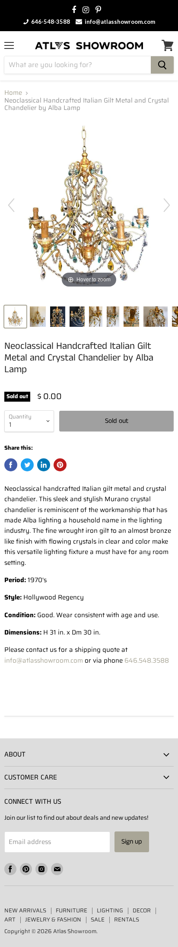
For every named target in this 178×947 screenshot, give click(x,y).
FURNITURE (71, 910)
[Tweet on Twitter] (27, 464)
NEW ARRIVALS (25, 910)
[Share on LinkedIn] (43, 464)
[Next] (167, 205)
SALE (98, 919)
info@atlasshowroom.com (119, 21)
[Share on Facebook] (10, 464)
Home (13, 93)
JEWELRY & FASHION (53, 919)
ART (10, 919)
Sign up (131, 842)
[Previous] (11, 205)
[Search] (162, 65)
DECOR (142, 910)
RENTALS (126, 919)
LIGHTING (110, 910)
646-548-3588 (50, 21)
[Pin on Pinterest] (60, 464)
